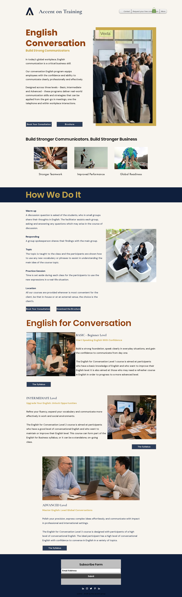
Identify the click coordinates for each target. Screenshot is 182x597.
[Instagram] (87, 588)
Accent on (51, 11)
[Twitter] (91, 588)
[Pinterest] (95, 588)
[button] (154, 10)
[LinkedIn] (83, 588)
